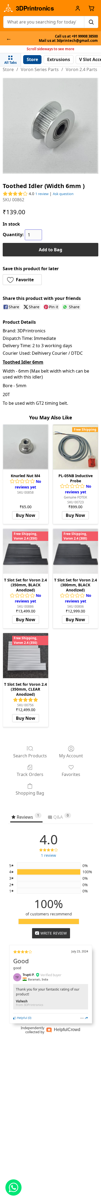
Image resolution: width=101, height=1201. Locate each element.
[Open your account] (77, 8)
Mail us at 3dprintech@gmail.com (68, 40)
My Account (71, 755)
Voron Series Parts (40, 69)
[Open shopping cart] (91, 8)
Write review (53, 933)
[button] (22, 279)
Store (8, 69)
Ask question (63, 193)
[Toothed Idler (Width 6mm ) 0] (50, 126)
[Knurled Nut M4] (25, 447)
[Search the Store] (91, 22)
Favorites (71, 774)
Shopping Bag (30, 793)
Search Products (30, 755)
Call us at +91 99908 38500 (76, 36)
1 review (41, 193)
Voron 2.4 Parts (81, 69)
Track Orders (30, 774)
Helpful (21, 1018)
